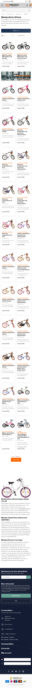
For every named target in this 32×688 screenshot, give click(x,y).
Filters (15, 30)
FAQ (16, 601)
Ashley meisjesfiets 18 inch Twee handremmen (23, 235)
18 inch (26, 14)
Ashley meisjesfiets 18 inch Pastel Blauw (8, 401)
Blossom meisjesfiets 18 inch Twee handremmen (22, 132)
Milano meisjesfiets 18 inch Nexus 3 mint (23, 401)
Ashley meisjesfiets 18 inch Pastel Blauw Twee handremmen (23, 368)
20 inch (12, 555)
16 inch (26, 551)
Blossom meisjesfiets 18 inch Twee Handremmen (22, 167)
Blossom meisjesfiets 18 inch (7, 166)
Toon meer (16, 459)
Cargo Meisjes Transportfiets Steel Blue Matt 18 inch (23, 436)
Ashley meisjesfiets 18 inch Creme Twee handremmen (23, 268)
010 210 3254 (8, 624)
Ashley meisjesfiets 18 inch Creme (8, 300)
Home (2, 14)
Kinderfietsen (10, 14)
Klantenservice (16, 595)
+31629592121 (9, 629)
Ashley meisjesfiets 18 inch (8, 99)
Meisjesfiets (19, 14)
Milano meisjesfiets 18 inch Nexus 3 (8, 433)
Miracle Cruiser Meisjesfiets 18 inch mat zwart (22, 56)
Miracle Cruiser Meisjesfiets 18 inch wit (7, 56)
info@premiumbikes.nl (10, 634)
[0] (30, 5)
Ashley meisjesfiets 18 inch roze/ (23, 99)
